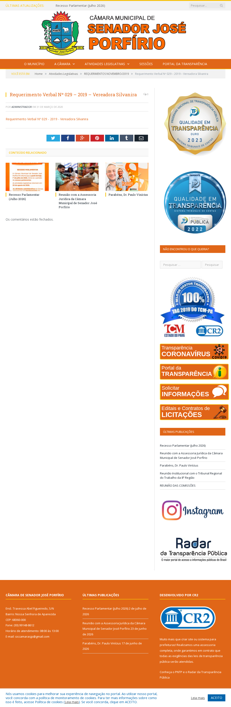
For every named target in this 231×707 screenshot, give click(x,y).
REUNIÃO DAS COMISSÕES (178, 485)
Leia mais (72, 702)
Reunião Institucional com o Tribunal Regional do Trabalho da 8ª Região (191, 475)
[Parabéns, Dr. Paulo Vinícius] (126, 177)
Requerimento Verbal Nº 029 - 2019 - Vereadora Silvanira (47, 119)
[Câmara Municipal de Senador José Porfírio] (115, 33)
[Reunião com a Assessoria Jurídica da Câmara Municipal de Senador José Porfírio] (77, 177)
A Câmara (62, 64)
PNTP (178, 672)
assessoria (207, 645)
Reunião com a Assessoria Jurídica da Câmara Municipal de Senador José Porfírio (101, 6)
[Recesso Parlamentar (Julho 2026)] (27, 177)
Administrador (22, 106)
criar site (187, 639)
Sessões (146, 64)
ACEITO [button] (216, 697)
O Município (34, 64)
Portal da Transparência (185, 64)
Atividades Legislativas (105, 64)
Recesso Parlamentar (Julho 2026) (24, 197)
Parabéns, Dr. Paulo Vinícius (128, 195)
